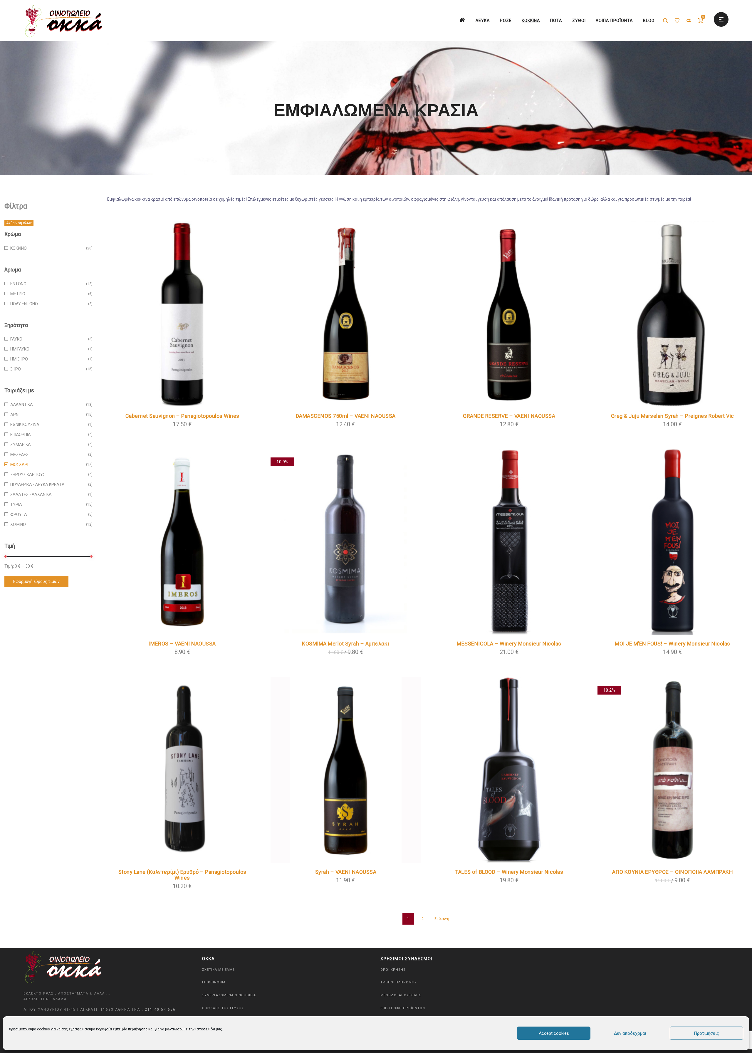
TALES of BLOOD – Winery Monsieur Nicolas (509, 872)
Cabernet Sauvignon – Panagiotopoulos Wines (182, 416)
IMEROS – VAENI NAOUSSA (182, 643)
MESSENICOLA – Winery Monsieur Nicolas (509, 643)
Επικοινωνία (214, 982)
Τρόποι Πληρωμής (398, 982)
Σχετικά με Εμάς (218, 970)
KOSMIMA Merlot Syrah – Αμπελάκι (346, 643)
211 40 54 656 (160, 1009)
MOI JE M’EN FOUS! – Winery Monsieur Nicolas (672, 643)
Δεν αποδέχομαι (630, 1033)
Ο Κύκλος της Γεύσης (223, 1008)
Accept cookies (554, 1033)
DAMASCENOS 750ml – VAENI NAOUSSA (346, 416)
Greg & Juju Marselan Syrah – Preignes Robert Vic (672, 416)
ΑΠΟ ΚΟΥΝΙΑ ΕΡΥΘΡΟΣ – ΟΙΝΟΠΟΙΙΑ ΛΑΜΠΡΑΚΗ (672, 872)
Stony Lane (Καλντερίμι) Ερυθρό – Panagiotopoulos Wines (182, 875)
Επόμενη (441, 919)
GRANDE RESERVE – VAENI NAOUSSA (509, 416)
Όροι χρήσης (393, 970)
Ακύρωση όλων (19, 223)
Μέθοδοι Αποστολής (400, 995)
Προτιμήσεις (706, 1033)
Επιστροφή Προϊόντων (402, 1008)
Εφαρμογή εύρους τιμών (36, 581)
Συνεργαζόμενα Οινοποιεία (229, 995)
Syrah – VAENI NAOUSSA (346, 872)
